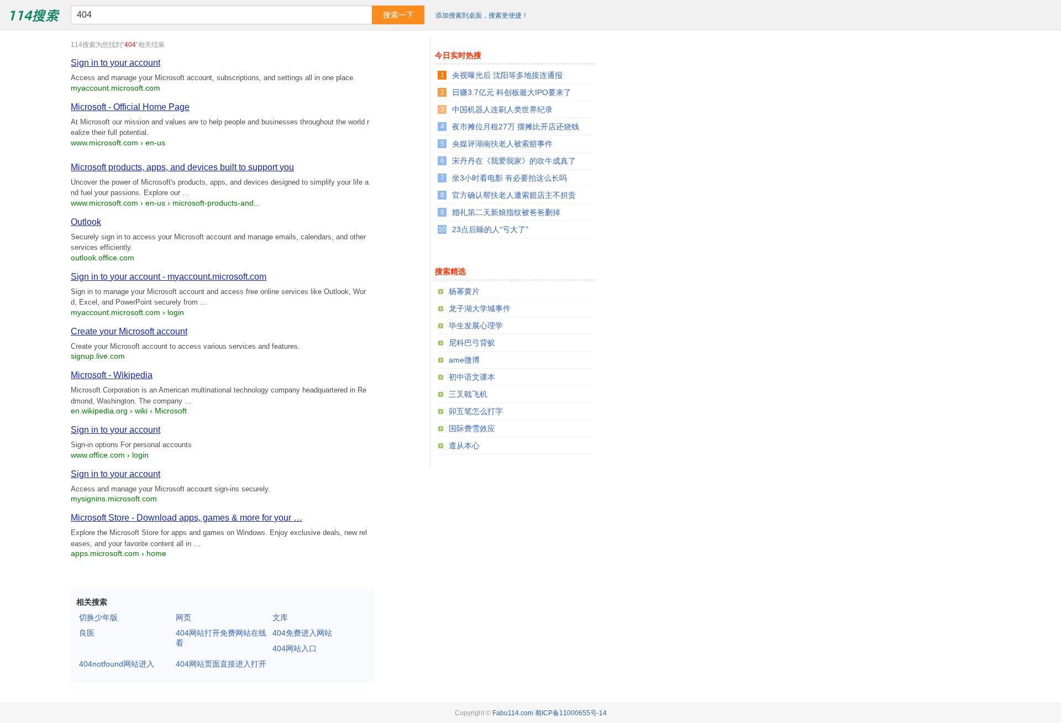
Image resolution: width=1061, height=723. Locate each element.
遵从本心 (464, 445)
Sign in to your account (115, 62)
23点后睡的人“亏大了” (490, 229)
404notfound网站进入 (116, 663)
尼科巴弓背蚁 (472, 342)
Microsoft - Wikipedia (112, 375)
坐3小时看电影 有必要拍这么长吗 (509, 178)
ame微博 (464, 359)
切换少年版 (98, 617)
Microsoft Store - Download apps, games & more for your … (186, 517)
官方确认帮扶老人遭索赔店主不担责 (514, 195)
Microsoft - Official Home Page (130, 107)
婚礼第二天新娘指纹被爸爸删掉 (506, 212)
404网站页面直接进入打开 (221, 663)
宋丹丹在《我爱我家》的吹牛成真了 (514, 160)
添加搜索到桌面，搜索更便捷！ (481, 15)
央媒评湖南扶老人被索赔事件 (502, 143)
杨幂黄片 (464, 291)
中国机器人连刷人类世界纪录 (502, 109)
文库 (280, 617)
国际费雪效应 (472, 428)
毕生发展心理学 (476, 325)
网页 (183, 617)
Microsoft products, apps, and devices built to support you (182, 167)
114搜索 (33, 15)
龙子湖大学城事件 (480, 308)
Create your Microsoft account (129, 331)
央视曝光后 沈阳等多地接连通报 (507, 75)
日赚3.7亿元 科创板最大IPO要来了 (511, 92)
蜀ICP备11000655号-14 (571, 713)
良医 (86, 632)
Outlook (86, 222)
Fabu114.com (512, 713)
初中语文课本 (472, 377)
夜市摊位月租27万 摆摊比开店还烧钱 (515, 126)
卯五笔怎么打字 (476, 411)
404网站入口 (294, 648)
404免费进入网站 (302, 632)
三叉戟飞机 (468, 394)
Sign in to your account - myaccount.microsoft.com (168, 276)
